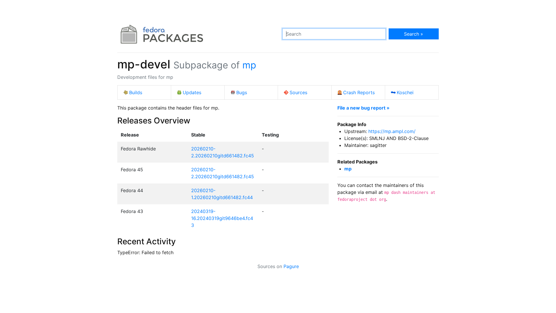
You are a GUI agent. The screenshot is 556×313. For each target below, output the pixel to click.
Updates (192, 92)
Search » (413, 34)
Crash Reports (359, 92)
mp (249, 65)
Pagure (291, 266)
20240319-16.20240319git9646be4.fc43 (222, 218)
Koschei (405, 92)
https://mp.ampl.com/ (392, 131)
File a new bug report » (363, 108)
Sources (298, 92)
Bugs (241, 92)
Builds (135, 92)
